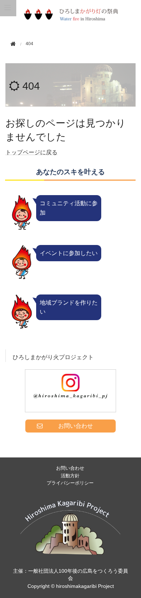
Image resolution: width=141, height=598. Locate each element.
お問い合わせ (70, 468)
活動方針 (70, 475)
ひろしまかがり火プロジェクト (53, 357)
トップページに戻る (31, 152)
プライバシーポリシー (70, 483)
